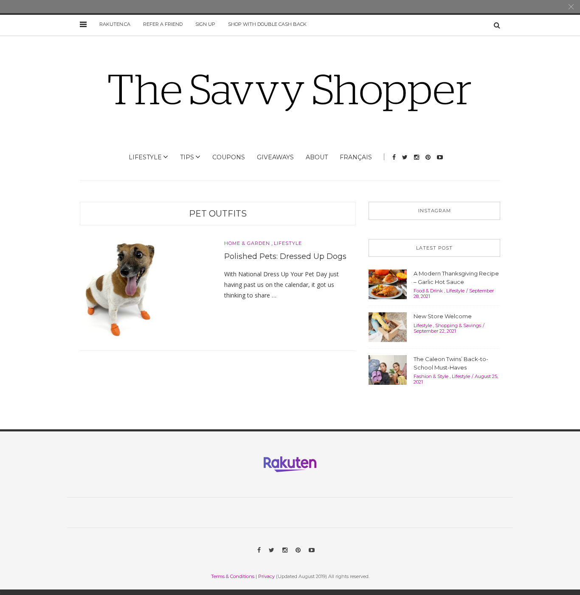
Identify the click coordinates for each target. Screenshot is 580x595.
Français (356, 157)
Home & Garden (247, 243)
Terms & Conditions (232, 576)
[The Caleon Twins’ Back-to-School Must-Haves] (388, 369)
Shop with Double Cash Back (267, 24)
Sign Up (205, 24)
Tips (187, 157)
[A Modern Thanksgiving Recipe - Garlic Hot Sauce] (388, 283)
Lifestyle (145, 157)
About (317, 157)
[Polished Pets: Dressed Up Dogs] (120, 288)
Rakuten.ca (114, 24)
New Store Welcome (443, 316)
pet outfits (218, 214)
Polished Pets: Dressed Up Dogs (285, 256)
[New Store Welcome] (388, 326)
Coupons (228, 157)
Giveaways (275, 157)
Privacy (266, 576)
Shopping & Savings (458, 325)
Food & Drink (428, 291)
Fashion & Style (431, 376)
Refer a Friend (163, 24)
